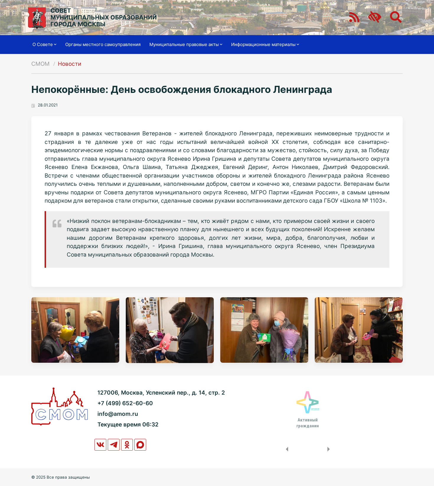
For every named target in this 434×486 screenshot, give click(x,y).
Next (329, 449)
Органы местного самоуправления (103, 44)
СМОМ (40, 63)
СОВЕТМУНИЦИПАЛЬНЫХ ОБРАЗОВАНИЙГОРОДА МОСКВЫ (103, 17)
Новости (69, 63)
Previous (285, 449)
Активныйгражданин (307, 422)
